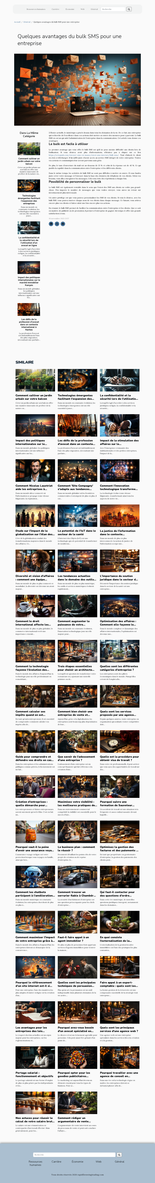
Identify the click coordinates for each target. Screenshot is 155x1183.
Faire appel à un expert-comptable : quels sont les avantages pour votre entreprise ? (118, 988)
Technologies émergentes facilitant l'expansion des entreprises (29, 199)
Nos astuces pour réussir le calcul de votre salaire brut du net (34, 1121)
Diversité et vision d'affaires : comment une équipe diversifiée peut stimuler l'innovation (35, 581)
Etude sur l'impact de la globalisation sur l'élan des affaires (34, 534)
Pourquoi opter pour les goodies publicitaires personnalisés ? (74, 1076)
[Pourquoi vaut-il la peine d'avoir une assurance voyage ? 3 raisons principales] (35, 831)
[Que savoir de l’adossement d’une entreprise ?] (77, 741)
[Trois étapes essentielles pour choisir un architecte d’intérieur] (77, 651)
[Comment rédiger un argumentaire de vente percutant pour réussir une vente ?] (77, 1102)
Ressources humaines (36, 9)
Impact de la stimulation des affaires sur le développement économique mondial (119, 446)
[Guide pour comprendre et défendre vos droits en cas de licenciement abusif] (35, 741)
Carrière (55, 9)
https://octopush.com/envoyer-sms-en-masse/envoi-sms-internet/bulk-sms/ (84, 155)
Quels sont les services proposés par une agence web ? (117, 715)
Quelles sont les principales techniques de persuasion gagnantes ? (77, 986)
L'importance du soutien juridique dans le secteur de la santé (118, 579)
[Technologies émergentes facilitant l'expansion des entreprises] (29, 185)
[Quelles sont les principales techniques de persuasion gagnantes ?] (77, 967)
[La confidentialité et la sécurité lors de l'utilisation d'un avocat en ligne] (29, 227)
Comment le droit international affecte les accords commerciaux (32, 624)
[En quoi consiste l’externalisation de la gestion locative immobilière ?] (119, 922)
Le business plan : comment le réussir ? (76, 848)
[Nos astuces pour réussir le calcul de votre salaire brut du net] (35, 1102)
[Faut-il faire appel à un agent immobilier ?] (77, 922)
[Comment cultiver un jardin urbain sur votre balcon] (29, 148)
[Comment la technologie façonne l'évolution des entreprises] (35, 651)
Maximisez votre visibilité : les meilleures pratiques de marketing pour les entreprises (76, 807)
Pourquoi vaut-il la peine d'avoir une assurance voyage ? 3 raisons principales (35, 850)
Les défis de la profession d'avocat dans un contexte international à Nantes (29, 324)
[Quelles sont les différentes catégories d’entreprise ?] (119, 651)
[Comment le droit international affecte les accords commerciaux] (35, 606)
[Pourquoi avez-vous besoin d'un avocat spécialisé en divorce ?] (77, 1012)
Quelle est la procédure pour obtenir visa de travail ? (119, 758)
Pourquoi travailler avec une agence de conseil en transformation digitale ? (119, 1076)
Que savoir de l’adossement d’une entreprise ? (76, 758)
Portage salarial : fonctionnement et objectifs (34, 1074)
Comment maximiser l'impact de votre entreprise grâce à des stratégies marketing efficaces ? (35, 942)
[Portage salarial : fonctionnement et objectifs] (35, 1057)
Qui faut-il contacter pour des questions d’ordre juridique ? (117, 895)
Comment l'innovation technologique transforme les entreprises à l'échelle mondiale (117, 491)
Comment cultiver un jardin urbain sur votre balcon (29, 161)
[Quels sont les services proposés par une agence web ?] (119, 696)
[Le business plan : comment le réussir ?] (77, 831)
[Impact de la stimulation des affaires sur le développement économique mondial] (119, 425)
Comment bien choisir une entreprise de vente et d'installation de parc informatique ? (75, 717)
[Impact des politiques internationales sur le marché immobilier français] (29, 267)
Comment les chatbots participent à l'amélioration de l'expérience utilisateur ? (34, 895)
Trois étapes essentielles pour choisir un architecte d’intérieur (75, 670)
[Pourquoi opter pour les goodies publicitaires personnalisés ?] (77, 1057)
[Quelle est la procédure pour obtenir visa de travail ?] (119, 741)
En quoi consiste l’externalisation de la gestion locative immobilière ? (114, 942)
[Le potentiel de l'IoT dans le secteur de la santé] (77, 515)
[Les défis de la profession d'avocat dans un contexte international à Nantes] (29, 309)
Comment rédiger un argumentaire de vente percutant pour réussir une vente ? (76, 1123)
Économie (70, 9)
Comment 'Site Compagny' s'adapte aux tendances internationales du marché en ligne (77, 491)
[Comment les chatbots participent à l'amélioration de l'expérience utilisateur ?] (35, 877)
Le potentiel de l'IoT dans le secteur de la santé (77, 532)
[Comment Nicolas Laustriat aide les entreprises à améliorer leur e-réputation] (35, 470)
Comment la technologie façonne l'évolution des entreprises (32, 670)
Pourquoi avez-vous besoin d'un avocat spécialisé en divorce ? (76, 1031)
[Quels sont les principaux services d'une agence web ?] (119, 1012)
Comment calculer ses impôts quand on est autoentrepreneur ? (30, 715)
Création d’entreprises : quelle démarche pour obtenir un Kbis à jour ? (31, 805)
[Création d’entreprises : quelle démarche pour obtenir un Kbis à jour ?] (35, 786)
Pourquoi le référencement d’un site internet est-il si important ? (34, 986)
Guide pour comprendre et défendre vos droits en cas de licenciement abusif (33, 760)
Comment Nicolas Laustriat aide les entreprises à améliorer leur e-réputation (34, 489)
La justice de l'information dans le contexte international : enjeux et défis (117, 536)
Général (94, 9)
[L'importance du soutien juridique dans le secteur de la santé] (119, 561)
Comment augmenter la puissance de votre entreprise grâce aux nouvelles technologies (74, 626)
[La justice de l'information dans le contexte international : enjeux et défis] (119, 515)
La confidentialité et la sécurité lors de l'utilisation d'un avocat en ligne (29, 241)
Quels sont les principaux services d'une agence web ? (119, 1029)
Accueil (17, 22)
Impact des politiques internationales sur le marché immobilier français (29, 281)
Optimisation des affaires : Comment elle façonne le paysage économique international (118, 626)
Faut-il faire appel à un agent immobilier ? (73, 939)
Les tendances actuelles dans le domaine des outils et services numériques (76, 579)
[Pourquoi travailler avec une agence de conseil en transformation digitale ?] (119, 1057)
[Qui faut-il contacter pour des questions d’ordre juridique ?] (119, 877)
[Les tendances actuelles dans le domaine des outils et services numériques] (77, 561)
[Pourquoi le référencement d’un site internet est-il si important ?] (35, 967)
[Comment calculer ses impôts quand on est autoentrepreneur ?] (35, 696)
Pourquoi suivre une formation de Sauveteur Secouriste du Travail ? (116, 805)
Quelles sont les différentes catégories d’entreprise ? (119, 668)
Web (82, 9)
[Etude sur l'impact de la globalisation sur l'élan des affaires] (35, 515)
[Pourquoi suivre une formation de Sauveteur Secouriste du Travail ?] (119, 786)
